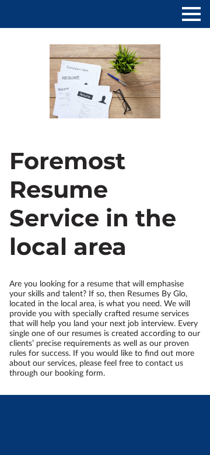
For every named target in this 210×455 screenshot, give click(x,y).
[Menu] (191, 14)
